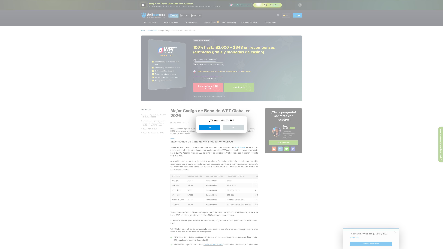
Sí (210, 127)
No (233, 127)
